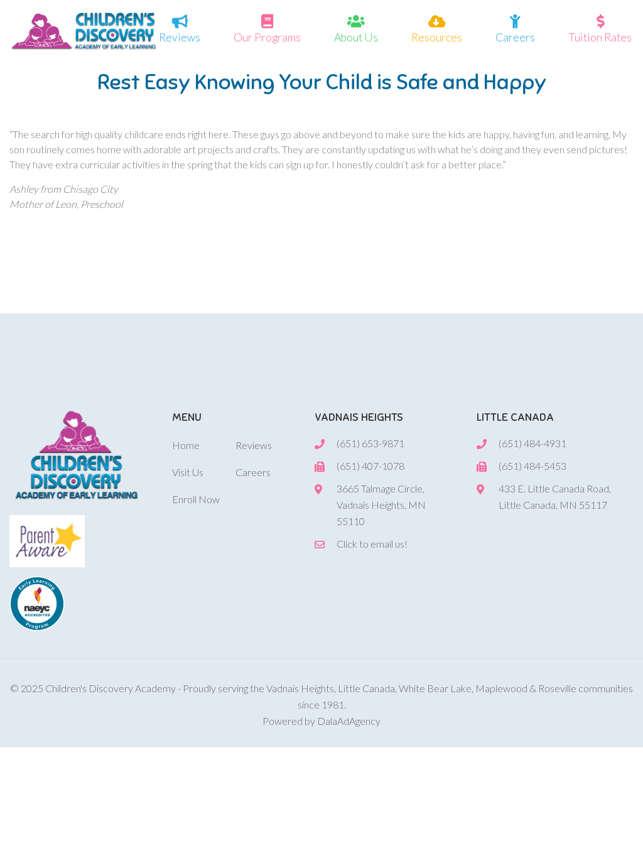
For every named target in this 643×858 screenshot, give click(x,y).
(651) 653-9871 (370, 443)
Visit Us (187, 472)
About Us (356, 37)
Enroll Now (196, 499)
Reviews (179, 37)
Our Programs (267, 37)
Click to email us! (372, 544)
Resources (436, 37)
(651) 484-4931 (532, 443)
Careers (515, 37)
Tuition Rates (600, 37)
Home (186, 445)
